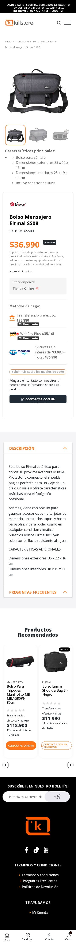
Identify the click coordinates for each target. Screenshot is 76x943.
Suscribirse (57, 797)
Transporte (22, 41)
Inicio (8, 41)
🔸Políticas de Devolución (38, 887)
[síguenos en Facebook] (26, 850)
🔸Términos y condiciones (38, 875)
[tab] (38, 448)
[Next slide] (64, 89)
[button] (21, 745)
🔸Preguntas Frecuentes (38, 881)
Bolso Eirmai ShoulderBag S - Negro (55, 690)
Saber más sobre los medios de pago (38, 372)
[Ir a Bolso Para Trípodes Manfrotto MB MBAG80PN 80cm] (20, 661)
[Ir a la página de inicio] (19, 22)
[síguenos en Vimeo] (36, 850)
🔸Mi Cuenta (38, 912)
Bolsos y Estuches (43, 41)
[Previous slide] (11, 89)
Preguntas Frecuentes (32, 592)
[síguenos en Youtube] (46, 850)
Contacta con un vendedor (39, 400)
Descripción (21, 448)
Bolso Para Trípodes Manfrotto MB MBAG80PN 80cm (18, 694)
